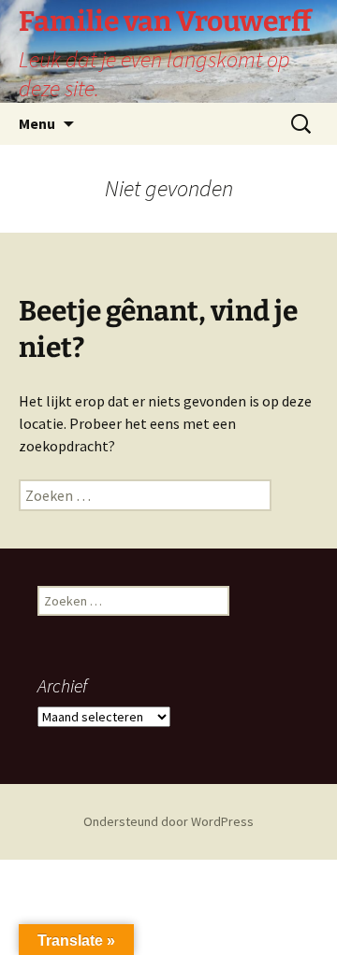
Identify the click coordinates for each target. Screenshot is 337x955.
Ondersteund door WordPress (168, 821)
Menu (37, 123)
